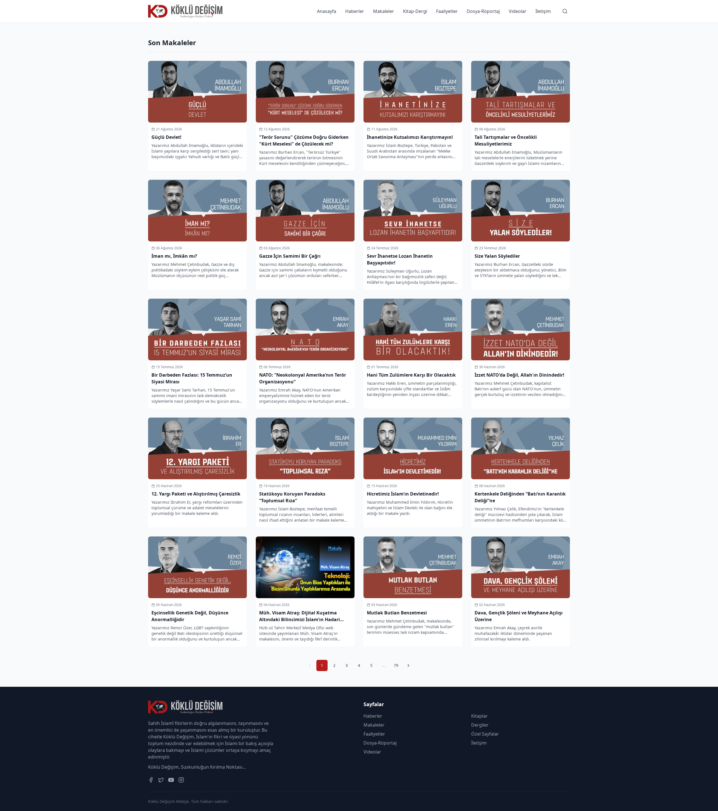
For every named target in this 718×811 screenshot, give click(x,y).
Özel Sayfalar (485, 734)
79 (396, 665)
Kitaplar (479, 716)
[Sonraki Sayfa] (408, 665)
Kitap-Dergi (415, 11)
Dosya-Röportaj (483, 11)
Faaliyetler (447, 11)
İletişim (543, 11)
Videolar (517, 11)
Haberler (354, 11)
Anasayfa (326, 11)
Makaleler (383, 11)
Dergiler (480, 725)
